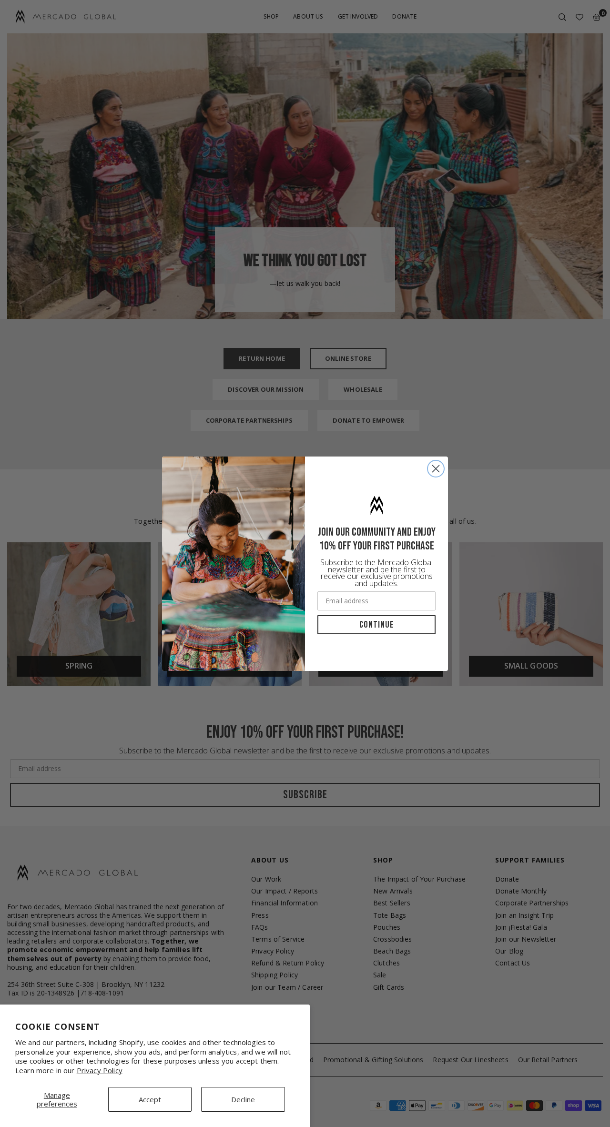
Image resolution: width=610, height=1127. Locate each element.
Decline (243, 1099)
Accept (150, 1099)
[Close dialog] (435, 468)
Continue (376, 624)
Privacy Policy (99, 1070)
